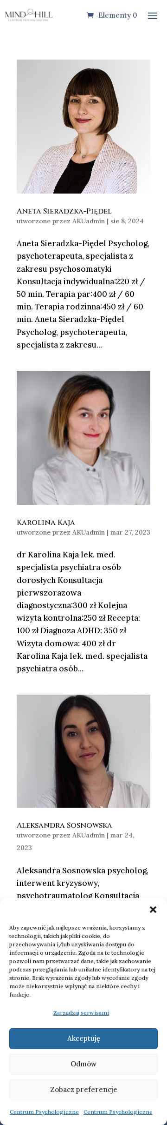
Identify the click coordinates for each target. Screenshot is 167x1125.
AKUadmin (88, 221)
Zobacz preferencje (83, 1089)
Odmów (83, 1063)
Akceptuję (83, 1038)
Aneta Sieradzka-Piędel (64, 211)
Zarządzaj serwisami (81, 1012)
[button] (153, 909)
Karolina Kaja (46, 522)
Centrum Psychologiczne (44, 1111)
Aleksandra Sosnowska (64, 825)
